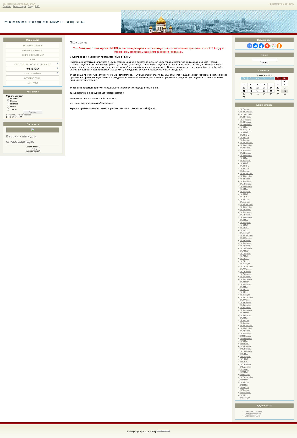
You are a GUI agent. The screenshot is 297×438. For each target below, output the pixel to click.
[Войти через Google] (273, 46)
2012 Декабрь (245, 119)
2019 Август (245, 323)
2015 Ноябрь (245, 210)
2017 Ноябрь (245, 271)
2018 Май (244, 287)
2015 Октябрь (246, 207)
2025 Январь (245, 393)
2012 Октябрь (246, 114)
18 (251, 91)
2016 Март (244, 220)
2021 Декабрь (245, 367)
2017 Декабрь (245, 274)
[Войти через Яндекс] (267, 45)
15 (278, 88)
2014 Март (244, 158)
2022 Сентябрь (246, 377)
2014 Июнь (244, 166)
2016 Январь (245, 215)
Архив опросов (24, 115)
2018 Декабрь (245, 305)
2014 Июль (244, 168)
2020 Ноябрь (245, 346)
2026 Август (245, 398)
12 (257, 88)
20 (264, 91)
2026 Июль (244, 395)
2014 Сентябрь (246, 174)
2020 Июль (244, 344)
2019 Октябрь (246, 328)
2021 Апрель (245, 357)
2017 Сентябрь (246, 266)
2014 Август (245, 171)
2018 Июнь (244, 290)
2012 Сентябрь (246, 112)
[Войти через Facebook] (261, 45)
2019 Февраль (246, 310)
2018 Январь (245, 277)
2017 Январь (245, 246)
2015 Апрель (245, 192)
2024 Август (245, 390)
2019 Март (244, 313)
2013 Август (245, 140)
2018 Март (244, 282)
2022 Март (244, 369)
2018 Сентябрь (246, 297)
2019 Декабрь (245, 333)
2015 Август (245, 202)
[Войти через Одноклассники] (279, 45)
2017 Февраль (246, 248)
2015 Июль (244, 199)
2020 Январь (245, 336)
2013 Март (244, 127)
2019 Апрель (245, 315)
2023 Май (244, 380)
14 (271, 88)
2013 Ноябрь (245, 148)
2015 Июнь (244, 197)
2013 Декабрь (245, 150)
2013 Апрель (245, 130)
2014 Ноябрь (245, 179)
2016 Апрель (245, 222)
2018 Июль (244, 292)
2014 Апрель (245, 161)
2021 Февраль (246, 351)
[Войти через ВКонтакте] (255, 45)
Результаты (11, 115)
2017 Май (244, 256)
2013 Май (244, 132)
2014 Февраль (246, 155)
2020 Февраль (246, 338)
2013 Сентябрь (246, 143)
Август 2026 (264, 75)
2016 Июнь (244, 228)
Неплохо (14, 104)
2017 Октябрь (246, 269)
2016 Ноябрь (245, 241)
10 (244, 88)
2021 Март (244, 354)
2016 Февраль (246, 217)
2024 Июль (244, 387)
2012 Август (245, 109)
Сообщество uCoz (253, 414)
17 (244, 91)
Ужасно (13, 109)
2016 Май (244, 225)
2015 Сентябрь (246, 204)
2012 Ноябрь (245, 117)
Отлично (14, 98)
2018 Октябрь (246, 300)
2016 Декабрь (245, 243)
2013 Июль (244, 137)
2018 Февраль (246, 279)
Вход (30, 6)
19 (257, 91)
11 (251, 88)
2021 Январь (245, 349)
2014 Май (244, 163)
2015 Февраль (246, 186)
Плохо (13, 107)
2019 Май (244, 318)
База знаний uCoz (252, 416)
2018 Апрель (245, 284)
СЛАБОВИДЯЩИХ (20, 141)
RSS (37, 6)
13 (264, 88)
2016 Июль (244, 230)
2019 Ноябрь (245, 331)
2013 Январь (245, 122)
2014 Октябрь (246, 176)
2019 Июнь (244, 320)
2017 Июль (244, 261)
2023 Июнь (244, 382)
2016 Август (245, 233)
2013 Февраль (246, 125)
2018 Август (245, 295)
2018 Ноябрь (245, 302)
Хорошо (13, 101)
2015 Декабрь (245, 212)
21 (271, 91)
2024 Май (244, 385)
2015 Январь (245, 184)
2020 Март (244, 341)
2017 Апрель (245, 253)
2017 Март (244, 251)
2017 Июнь (244, 259)
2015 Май (244, 194)
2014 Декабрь (245, 181)
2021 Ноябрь (245, 364)
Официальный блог (253, 412)
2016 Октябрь (246, 238)
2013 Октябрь (246, 145)
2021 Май (244, 359)
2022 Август (245, 375)
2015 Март (244, 189)
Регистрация (19, 6)
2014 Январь (245, 153)
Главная (7, 6)
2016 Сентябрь (246, 235)
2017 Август (245, 264)
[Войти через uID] (249, 45)
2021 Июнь (244, 362)
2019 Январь (245, 308)
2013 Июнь (244, 135)
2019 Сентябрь (246, 326)
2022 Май (244, 372)
